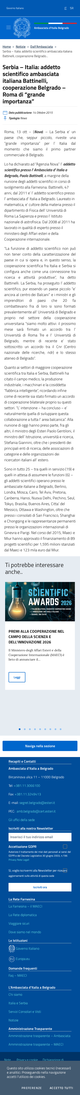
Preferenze (32, 1087)
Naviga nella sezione (40, 745)
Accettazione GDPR (22, 846)
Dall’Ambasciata (41, 46)
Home (7, 46)
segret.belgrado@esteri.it (37, 802)
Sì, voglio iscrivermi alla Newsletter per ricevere (38, 870)
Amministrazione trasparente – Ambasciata (39, 1035)
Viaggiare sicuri (19, 923)
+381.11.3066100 (27, 785)
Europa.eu (22, 958)
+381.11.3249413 (28, 794)
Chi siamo (15, 994)
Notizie (21, 46)
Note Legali (23, 860)
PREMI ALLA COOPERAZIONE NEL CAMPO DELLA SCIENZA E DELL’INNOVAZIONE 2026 (36, 636)
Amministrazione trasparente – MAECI (36, 1044)
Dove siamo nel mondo (25, 931)
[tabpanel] (40, 653)
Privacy (12, 860)
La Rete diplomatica (23, 914)
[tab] (19, 729)
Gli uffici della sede (22, 819)
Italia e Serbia (18, 1003)
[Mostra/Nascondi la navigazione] (8, 27)
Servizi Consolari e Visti (25, 1011)
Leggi (19, 677)
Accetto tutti (61, 1087)
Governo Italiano (15, 8)
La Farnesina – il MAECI (25, 906)
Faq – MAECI (18, 975)
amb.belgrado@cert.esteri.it (36, 811)
